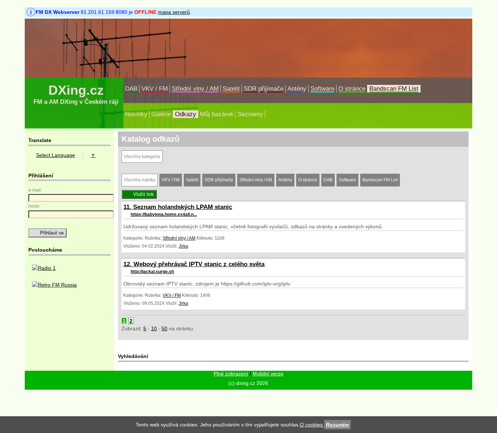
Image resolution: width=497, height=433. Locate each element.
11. (128, 207)
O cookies (312, 425)
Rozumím (337, 425)
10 (154, 328)
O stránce (351, 88)
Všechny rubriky (139, 180)
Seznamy (250, 114)
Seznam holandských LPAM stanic (182, 207)
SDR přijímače (263, 88)
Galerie (161, 114)
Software (322, 88)
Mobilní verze (268, 374)
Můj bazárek (217, 114)
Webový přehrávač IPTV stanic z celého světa (199, 264)
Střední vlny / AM (195, 88)
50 (164, 328)
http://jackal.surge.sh (152, 271)
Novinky (136, 114)
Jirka (183, 246)
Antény (296, 88)
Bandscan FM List (393, 88)
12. (128, 264)
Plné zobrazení (231, 374)
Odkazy (185, 114)
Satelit (231, 88)
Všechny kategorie (142, 156)
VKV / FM (155, 88)
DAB (131, 88)
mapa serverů (174, 12)
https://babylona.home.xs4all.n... (164, 214)
